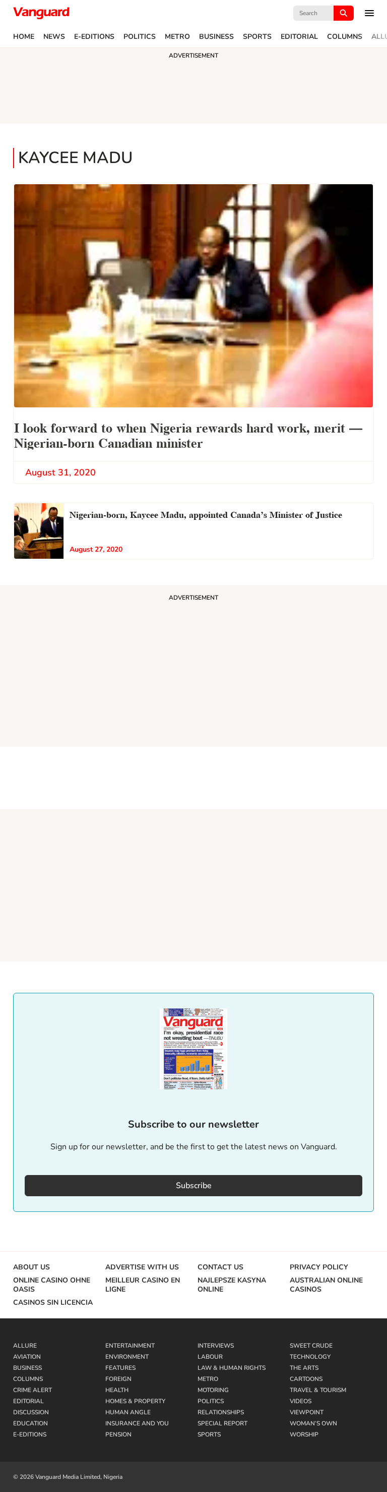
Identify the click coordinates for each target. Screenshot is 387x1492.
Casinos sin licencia (53, 1302)
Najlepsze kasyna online (232, 1285)
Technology (310, 1357)
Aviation (27, 1357)
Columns (344, 36)
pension (118, 1434)
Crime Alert (32, 1390)
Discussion (31, 1412)
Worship (304, 1434)
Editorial (299, 36)
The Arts (304, 1368)
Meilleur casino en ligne (142, 1285)
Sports (257, 36)
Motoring (213, 1390)
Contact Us (220, 1267)
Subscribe (194, 1185)
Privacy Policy (319, 1267)
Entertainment (130, 1346)
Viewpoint (307, 1412)
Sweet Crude (311, 1346)
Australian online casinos (326, 1285)
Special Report (222, 1423)
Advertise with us (142, 1267)
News (54, 36)
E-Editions (94, 36)
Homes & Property (135, 1401)
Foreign (118, 1379)
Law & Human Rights (232, 1368)
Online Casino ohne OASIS (51, 1285)
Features (120, 1368)
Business (216, 36)
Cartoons (306, 1379)
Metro (177, 36)
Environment (127, 1357)
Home (23, 36)
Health (116, 1390)
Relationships (221, 1412)
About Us (31, 1267)
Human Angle (128, 1412)
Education (30, 1423)
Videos (300, 1401)
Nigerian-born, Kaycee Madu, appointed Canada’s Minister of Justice (206, 513)
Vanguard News (41, 13)
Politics (139, 36)
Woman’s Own (313, 1423)
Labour (210, 1357)
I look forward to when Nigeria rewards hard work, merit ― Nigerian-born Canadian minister (188, 434)
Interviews (216, 1346)
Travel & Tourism (318, 1390)
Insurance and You (137, 1423)
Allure (25, 1346)
